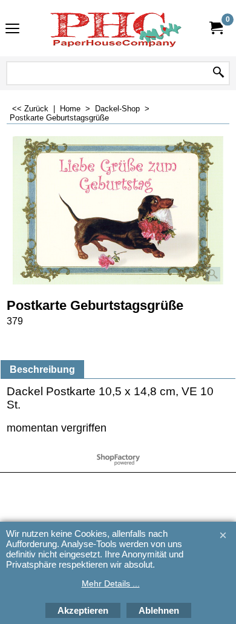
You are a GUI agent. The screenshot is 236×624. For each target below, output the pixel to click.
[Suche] (218, 73)
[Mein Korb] (215, 28)
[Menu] (12, 29)
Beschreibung (42, 369)
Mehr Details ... (111, 583)
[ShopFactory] (115, 28)
